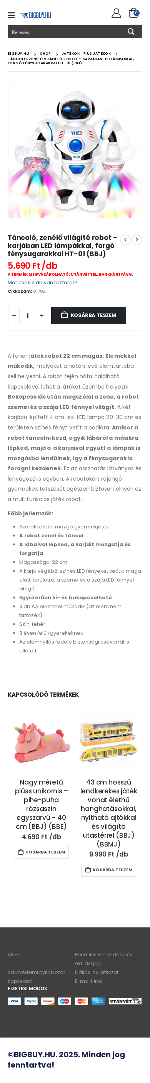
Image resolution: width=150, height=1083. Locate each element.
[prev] (125, 240)
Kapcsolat (20, 981)
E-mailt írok (88, 981)
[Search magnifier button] (131, 31)
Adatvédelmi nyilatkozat (36, 972)
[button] (14, 15)
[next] (137, 240)
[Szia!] (115, 13)
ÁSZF (13, 954)
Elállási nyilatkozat (96, 972)
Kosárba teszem (93, 315)
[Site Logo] (35, 15)
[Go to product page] (41, 742)
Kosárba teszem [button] (45, 852)
